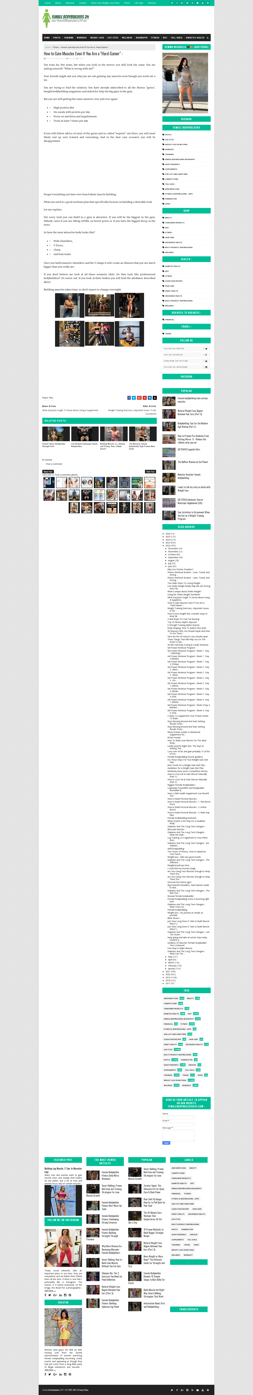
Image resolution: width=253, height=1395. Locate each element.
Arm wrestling (172, 189)
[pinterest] (208, 3)
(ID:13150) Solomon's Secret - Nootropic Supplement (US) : (191, 501)
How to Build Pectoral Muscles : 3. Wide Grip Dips (188, 813)
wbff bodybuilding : (176, 848)
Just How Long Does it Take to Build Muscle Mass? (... (188, 922)
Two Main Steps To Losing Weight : (184, 583)
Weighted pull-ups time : (178, 865)
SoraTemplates (54, 1389)
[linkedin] (60, 1295)
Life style (139, 2)
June (170, 566)
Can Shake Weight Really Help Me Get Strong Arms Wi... (188, 587)
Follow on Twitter (174, 349)
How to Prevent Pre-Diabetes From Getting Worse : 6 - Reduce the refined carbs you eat (193, 439)
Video (167, 204)
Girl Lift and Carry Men (176, 174)
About (58, 2)
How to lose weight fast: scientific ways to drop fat (187, 615)
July (170, 563)
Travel (168, 334)
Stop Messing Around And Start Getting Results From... (186, 722)
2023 (168, 542)
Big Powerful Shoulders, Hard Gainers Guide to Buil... (188, 886)
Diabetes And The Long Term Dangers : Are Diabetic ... (188, 844)
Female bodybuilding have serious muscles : (193, 399)
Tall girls (177, 37)
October (172, 554)
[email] (197, 3)
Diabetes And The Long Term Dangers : (186, 826)
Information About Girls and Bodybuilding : (154, 1305)
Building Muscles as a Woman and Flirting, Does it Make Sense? (112, 446)
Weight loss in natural (176, 144)
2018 (168, 980)
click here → (50, 1290)
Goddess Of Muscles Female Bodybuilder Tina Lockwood (187, 944)
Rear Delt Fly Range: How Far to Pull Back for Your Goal (154, 1202)
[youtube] (202, 3)
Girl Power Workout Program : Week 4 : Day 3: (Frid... (188, 711)
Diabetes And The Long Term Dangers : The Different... (188, 861)
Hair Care (169, 237)
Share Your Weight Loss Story (105, 2)
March (171, 962)
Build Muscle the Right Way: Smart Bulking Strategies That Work (154, 1293)
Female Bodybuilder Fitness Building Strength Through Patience (102, 1234)
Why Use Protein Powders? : (180, 569)
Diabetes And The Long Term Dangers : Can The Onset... (188, 933)
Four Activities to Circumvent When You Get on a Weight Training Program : (194, 515)
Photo (127, 2)
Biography (142, 37)
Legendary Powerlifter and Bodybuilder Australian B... (185, 789)
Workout (152, 2)
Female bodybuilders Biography (180, 159)
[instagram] (187, 3)
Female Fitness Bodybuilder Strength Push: (53, 444)
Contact (83, 2)
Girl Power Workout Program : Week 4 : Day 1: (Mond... (188, 700)
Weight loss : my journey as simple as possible (185, 914)
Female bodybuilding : (177, 909)
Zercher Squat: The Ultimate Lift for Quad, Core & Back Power (154, 1189)
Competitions (171, 179)
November (173, 551)
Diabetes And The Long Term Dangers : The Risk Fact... (188, 891)
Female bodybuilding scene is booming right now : (188, 900)
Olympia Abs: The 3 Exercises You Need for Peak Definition (112, 1276)
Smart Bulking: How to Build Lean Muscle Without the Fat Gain (112, 1263)
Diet (165, 37)
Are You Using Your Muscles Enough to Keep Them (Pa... (188, 872)
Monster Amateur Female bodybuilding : (189, 476)
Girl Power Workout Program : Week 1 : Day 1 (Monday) (188, 652)
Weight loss (97, 37)
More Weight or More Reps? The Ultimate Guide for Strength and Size (146, 1261)
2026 (168, 533)
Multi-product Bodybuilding (179, 247)
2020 (168, 974)
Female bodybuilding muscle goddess (185, 756)
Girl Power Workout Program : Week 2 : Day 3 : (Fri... (188, 679)
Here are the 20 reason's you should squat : (188, 636)
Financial (169, 319)
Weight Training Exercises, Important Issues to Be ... (188, 609)
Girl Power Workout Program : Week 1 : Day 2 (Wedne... (188, 657)
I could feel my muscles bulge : (181, 868)
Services (192, 1065)
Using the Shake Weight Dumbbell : (184, 594)
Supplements (171, 169)
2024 (168, 539)
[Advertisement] (99, 167)
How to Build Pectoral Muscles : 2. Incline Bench (186, 808)
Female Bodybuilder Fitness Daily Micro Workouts (110, 1175)
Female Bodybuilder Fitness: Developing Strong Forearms (110, 1219)
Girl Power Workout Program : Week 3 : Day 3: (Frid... (188, 695)
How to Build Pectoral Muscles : (182, 798)
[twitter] (172, 3)
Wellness (127, 37)
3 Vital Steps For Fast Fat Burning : (183, 619)
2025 (168, 536)
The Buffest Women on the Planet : (193, 462)
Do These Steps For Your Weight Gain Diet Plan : (187, 761)
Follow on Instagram (175, 367)
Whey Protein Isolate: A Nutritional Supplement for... (183, 733)
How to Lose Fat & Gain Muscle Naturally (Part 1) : (187, 775)
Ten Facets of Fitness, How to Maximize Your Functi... (186, 852)
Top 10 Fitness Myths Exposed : (182, 622)
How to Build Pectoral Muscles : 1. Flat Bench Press (189, 803)
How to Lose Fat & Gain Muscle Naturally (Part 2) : (187, 780)
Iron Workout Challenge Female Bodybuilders (84, 444)
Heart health (171, 291)
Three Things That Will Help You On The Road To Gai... (186, 640)
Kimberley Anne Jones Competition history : (187, 771)
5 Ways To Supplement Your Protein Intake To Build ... (187, 717)
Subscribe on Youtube (176, 361)
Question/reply (172, 164)
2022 (168, 545)
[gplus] (182, 3)
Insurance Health (173, 242)
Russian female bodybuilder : (181, 896)
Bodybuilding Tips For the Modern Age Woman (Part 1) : (193, 425)
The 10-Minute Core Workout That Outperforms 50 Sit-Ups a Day (145, 1217)
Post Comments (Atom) (66, 474)
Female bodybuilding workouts (181, 818)
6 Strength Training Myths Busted (183, 625)
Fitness (155, 37)
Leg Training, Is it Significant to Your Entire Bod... (187, 839)
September (173, 557)
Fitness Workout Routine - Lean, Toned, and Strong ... (188, 573)
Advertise (70, 2)
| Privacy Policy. (83, 1389)
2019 (168, 977)
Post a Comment (54, 464)
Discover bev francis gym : (179, 882)
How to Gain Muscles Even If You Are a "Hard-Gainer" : (186, 604)
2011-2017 (73, 1389)
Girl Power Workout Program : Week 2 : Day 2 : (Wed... (188, 673)
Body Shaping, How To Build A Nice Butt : (187, 628)
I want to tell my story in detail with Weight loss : (194, 488)
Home (48, 2)
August (171, 560)
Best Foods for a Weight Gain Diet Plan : (186, 765)
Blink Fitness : (173, 918)
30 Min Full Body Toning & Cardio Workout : (188, 644)
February (172, 965)
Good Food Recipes (173, 281)
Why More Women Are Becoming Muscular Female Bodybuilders (112, 1249)
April (170, 959)
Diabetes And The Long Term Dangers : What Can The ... (186, 952)
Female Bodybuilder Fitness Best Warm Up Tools (112, 1206)
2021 (168, 971)
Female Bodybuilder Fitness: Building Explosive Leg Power (110, 1303)
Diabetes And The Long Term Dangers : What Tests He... (186, 905)
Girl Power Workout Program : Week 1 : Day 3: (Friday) (188, 662)
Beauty (168, 218)
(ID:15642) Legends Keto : (189, 449)
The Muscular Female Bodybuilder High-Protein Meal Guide (142, 446)
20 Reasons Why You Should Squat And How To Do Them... (188, 632)
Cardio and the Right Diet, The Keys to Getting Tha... (185, 747)
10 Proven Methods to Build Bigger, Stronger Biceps (154, 1233)
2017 (168, 983)
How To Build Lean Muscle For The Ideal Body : (186, 741)
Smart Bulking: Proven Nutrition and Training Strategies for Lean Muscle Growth (104, 1190)
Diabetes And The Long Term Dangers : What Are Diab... (186, 833)
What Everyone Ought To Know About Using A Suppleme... (188, 598)
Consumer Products (174, 223)
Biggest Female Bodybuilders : (181, 784)
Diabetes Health (195, 37)
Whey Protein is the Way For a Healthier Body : (186, 822)
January (172, 968)
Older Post (150, 471)
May (170, 956)
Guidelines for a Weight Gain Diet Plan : (186, 768)
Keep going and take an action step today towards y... (187, 938)
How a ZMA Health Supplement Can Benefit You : (188, 794)
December (173, 548)
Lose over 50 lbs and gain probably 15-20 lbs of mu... (188, 752)
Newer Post (48, 471)
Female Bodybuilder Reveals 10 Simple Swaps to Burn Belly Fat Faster (146, 1278)
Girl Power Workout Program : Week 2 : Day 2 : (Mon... (188, 668)
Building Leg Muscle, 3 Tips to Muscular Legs (63, 1170)
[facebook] (177, 3)
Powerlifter (171, 199)
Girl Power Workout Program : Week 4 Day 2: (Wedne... (188, 706)
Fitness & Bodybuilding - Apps (179, 194)
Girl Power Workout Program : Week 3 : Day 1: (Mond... (188, 684)
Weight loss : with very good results (184, 857)
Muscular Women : (176, 829)
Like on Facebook (173, 355)
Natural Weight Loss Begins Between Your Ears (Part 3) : (190, 412)
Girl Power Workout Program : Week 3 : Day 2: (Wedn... (188, 690)
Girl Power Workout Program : (181, 647)
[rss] (192, 3)
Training (68, 37)
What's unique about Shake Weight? (184, 591)
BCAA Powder (174, 737)
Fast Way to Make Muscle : (180, 948)
